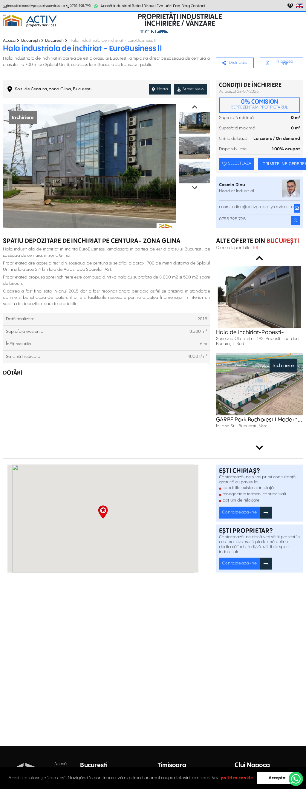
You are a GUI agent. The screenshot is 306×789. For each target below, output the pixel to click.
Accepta (277, 778)
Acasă (106, 6)
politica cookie (237, 778)
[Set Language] (299, 6)
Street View (193, 89)
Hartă (162, 89)
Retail (137, 6)
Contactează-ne (239, 512)
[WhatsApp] (296, 779)
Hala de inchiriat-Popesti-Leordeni (250, 332)
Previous (195, 107)
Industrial (122, 6)
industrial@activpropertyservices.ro (36, 6)
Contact (198, 6)
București (30, 40)
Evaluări (164, 6)
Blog (185, 6)
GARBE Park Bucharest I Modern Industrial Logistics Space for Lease (257, 420)
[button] (103, 512)
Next (195, 188)
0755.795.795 (80, 6)
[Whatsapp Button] (96, 6)
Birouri (149, 6)
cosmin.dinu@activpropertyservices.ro (256, 207)
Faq (177, 6)
